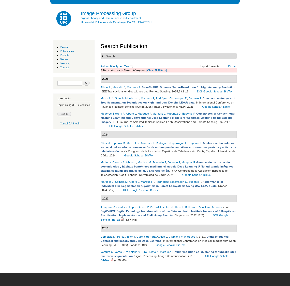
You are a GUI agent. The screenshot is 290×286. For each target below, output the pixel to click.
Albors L (106, 87)
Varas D (119, 251)
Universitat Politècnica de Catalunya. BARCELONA (116, 22)
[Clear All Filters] (156, 70)
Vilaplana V (175, 236)
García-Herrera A (147, 236)
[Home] (64, 19)
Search (110, 56)
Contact (64, 67)
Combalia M (108, 236)
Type (119, 66)
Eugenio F (195, 98)
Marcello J (118, 87)
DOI (199, 91)
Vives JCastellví (159, 207)
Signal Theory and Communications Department (111, 18)
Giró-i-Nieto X (149, 251)
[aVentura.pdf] (111, 260)
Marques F (133, 87)
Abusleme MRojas (210, 207)
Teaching (65, 63)
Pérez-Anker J (126, 236)
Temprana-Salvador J (114, 207)
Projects (64, 55)
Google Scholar (213, 91)
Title (112, 66)
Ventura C (107, 251)
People (64, 47)
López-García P (138, 207)
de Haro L (177, 207)
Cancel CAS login (70, 123)
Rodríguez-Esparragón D (171, 98)
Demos (64, 59)
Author (105, 66)
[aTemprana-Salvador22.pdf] (122, 219)
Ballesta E (191, 207)
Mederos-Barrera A (112, 113)
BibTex (232, 66)
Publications (67, 51)
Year (127, 66)
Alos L (163, 236)
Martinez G (174, 113)
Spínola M (121, 98)
